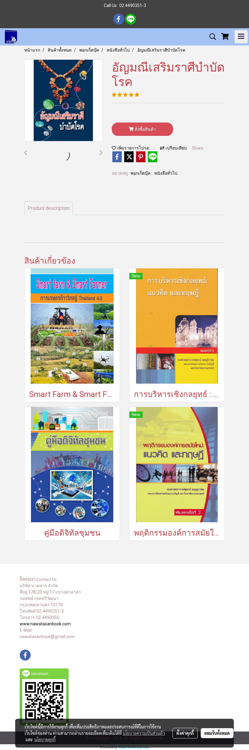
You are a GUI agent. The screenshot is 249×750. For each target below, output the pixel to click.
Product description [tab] (49, 208)
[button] (211, 36)
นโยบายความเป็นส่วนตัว (144, 733)
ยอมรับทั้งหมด (217, 733)
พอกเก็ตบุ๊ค (141, 173)
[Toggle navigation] (241, 36)
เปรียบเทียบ (175, 148)
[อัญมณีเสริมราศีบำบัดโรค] (63, 101)
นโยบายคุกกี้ (45, 739)
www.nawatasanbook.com (45, 623)
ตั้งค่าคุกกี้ (185, 733)
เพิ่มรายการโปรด (132, 148)
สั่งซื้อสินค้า (145, 129)
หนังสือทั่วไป (165, 173)
